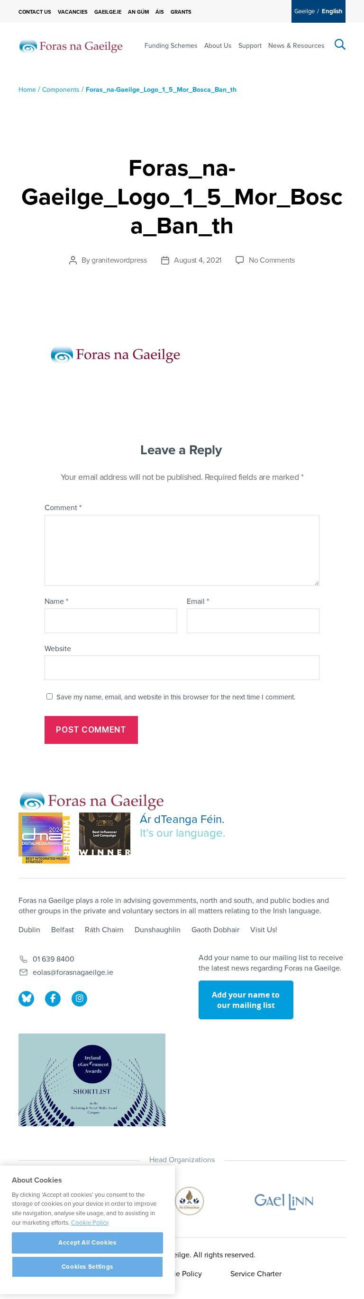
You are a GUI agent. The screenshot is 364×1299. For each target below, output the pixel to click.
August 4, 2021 (197, 260)
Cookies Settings (88, 1267)
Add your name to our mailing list (246, 1000)
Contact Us (34, 12)
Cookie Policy (179, 1274)
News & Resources (296, 46)
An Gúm (138, 12)
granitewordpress (119, 260)
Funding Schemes (171, 46)
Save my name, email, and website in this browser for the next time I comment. (175, 697)
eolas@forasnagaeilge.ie (73, 972)
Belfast (62, 930)
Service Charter (256, 1274)
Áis (159, 12)
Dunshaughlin (158, 930)
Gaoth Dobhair (215, 930)
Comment (63, 508)
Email (198, 602)
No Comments (272, 260)
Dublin (29, 930)
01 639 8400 (53, 959)
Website (58, 648)
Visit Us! (263, 930)
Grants (181, 12)
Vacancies (73, 12)
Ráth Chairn (104, 930)
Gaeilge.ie (107, 12)
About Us (218, 46)
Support (250, 46)
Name (56, 602)
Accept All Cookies (87, 1242)
